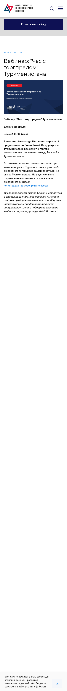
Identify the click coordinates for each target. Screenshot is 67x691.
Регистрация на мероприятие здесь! (26, 185)
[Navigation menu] (60, 8)
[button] (52, 8)
